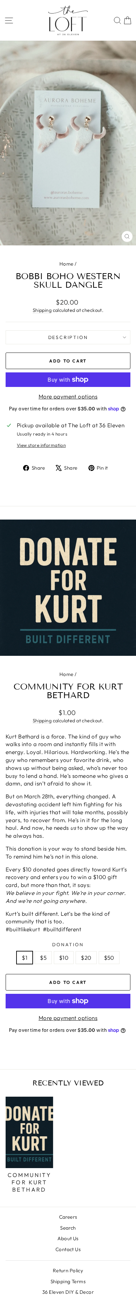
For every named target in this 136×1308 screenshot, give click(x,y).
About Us (67, 1238)
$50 (109, 957)
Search (68, 1228)
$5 (43, 957)
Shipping (42, 310)
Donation (68, 945)
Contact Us (68, 1249)
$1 (24, 957)
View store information (41, 445)
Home (66, 264)
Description (68, 337)
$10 (63, 957)
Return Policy (68, 1270)
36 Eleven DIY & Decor (68, 1292)
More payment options (68, 396)
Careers (68, 1217)
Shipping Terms (68, 1281)
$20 (86, 957)
